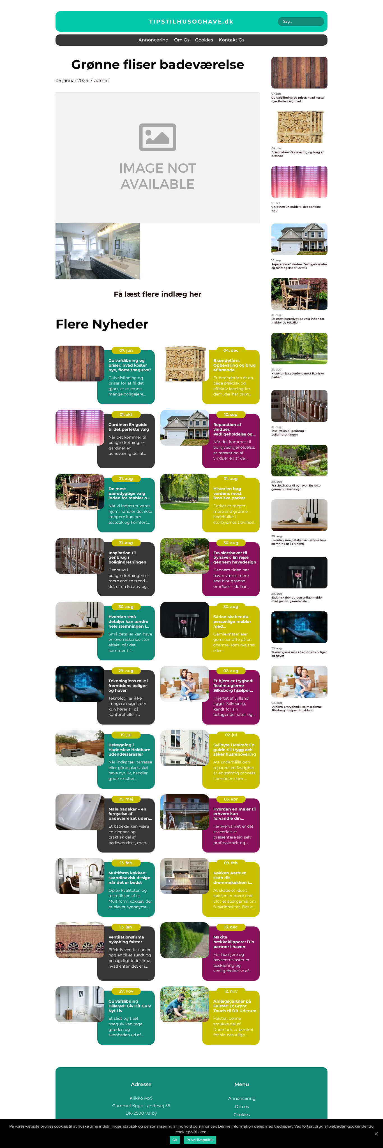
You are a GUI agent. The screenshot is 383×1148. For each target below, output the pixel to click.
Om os (182, 40)
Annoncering (154, 40)
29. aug (126, 670)
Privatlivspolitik (199, 1140)
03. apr (231, 799)
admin (101, 80)
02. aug (230, 670)
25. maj (126, 799)
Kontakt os (231, 40)
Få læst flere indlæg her (158, 294)
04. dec (230, 350)
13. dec (230, 927)
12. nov (230, 991)
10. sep (230, 414)
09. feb (231, 862)
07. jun (126, 350)
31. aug (126, 478)
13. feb (126, 862)
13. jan (126, 927)
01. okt (126, 414)
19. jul (126, 734)
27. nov (126, 991)
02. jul (231, 734)
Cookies (204, 40)
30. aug (230, 542)
